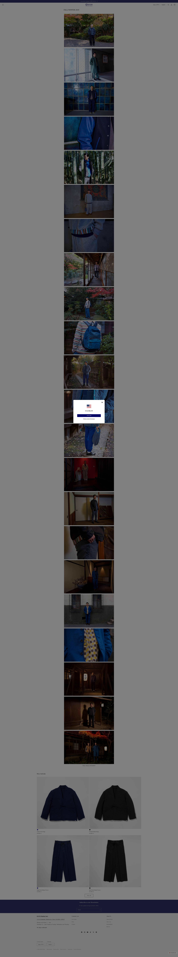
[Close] (102, 402)
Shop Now (89, 415)
